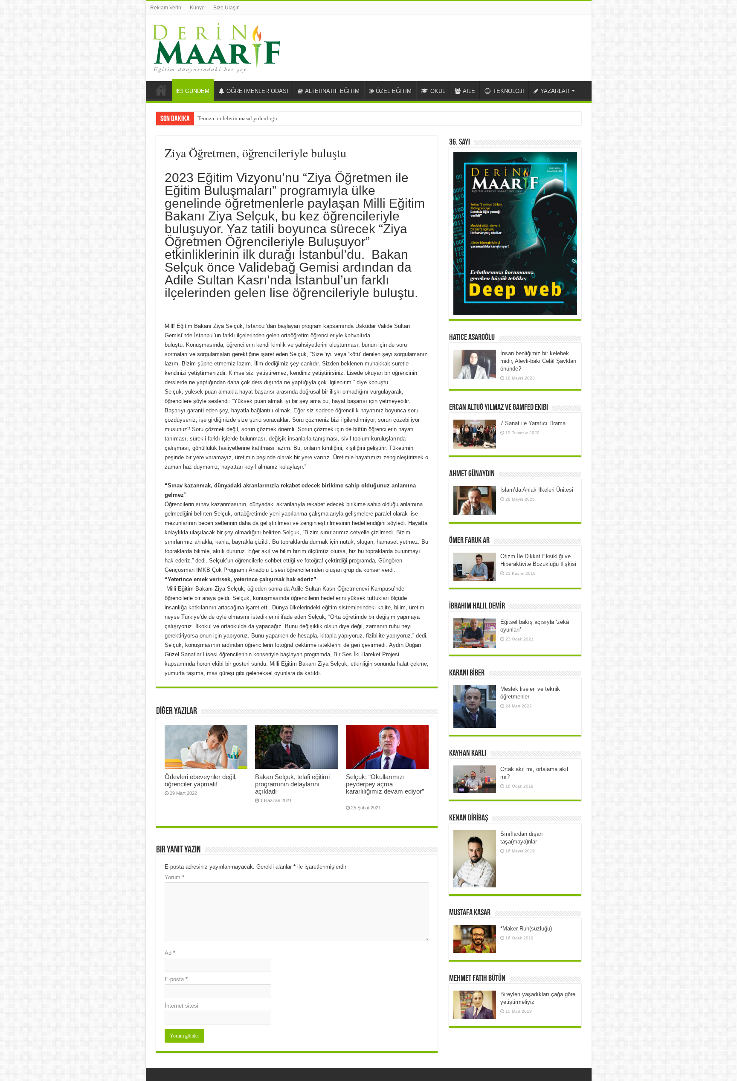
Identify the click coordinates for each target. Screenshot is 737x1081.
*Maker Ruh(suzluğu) (526, 928)
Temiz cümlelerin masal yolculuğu (237, 118)
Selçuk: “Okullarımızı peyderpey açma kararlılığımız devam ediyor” (386, 787)
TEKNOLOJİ (508, 91)
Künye (197, 8)
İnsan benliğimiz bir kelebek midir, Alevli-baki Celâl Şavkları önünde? (538, 361)
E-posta (176, 979)
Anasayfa (161, 90)
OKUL (437, 91)
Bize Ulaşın (226, 8)
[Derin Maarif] (216, 46)
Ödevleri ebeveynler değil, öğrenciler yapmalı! (201, 780)
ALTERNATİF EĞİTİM (332, 91)
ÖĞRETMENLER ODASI (257, 91)
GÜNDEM (197, 91)
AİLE (469, 91)
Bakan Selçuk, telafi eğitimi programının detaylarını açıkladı (292, 784)
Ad (170, 953)
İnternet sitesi (181, 1006)
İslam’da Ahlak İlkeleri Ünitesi (536, 490)
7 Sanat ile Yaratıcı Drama (533, 423)
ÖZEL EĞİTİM (394, 91)
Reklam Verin (165, 8)
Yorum (174, 877)
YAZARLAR (554, 91)
